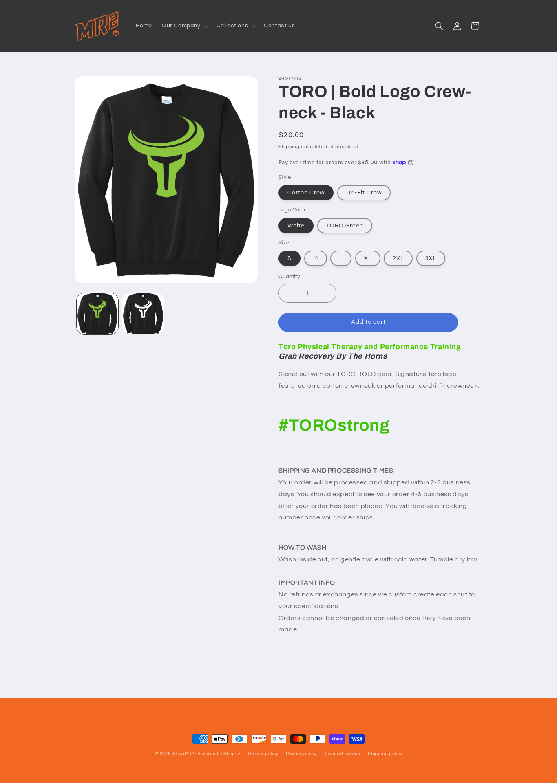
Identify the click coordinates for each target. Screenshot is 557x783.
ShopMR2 (184, 754)
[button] (184, 25)
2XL (398, 258)
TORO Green (344, 226)
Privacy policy (301, 754)
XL (367, 258)
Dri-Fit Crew (364, 193)
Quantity (289, 276)
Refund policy (263, 754)
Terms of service (342, 754)
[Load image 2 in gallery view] (143, 313)
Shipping (289, 147)
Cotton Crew (306, 193)
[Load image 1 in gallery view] (97, 313)
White (296, 226)
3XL (430, 258)
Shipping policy (385, 754)
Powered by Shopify (218, 754)
